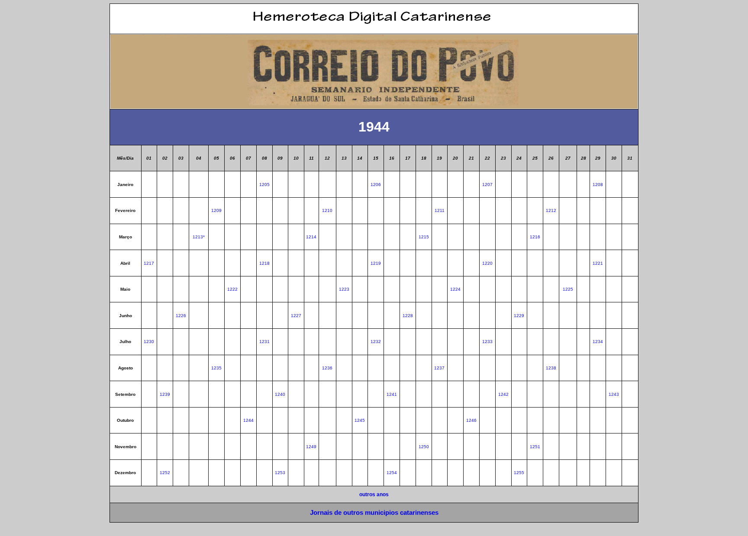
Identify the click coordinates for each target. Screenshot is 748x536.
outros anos (374, 494)
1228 (408, 315)
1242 (503, 394)
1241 (392, 394)
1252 (165, 472)
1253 (280, 472)
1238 (551, 368)
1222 (232, 289)
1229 (519, 315)
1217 (149, 263)
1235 (216, 368)
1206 (376, 184)
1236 (327, 368)
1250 (424, 446)
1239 (165, 394)
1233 (487, 341)
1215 (424, 236)
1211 (440, 210)
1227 (296, 315)
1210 (327, 210)
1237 (439, 368)
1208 (598, 184)
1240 (280, 394)
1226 (181, 315)
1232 (376, 341)
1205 (264, 184)
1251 (535, 446)
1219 (376, 263)
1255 (519, 472)
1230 (149, 341)
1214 (311, 236)
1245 (360, 420)
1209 (216, 210)
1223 (344, 289)
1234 (598, 341)
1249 (311, 446)
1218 (264, 263)
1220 (487, 263)
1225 (568, 289)
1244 (248, 420)
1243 (614, 394)
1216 (535, 236)
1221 (598, 263)
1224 (455, 289)
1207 (487, 184)
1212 (551, 210)
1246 (471, 420)
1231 (264, 341)
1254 (392, 472)
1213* (199, 236)
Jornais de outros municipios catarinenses (374, 512)
